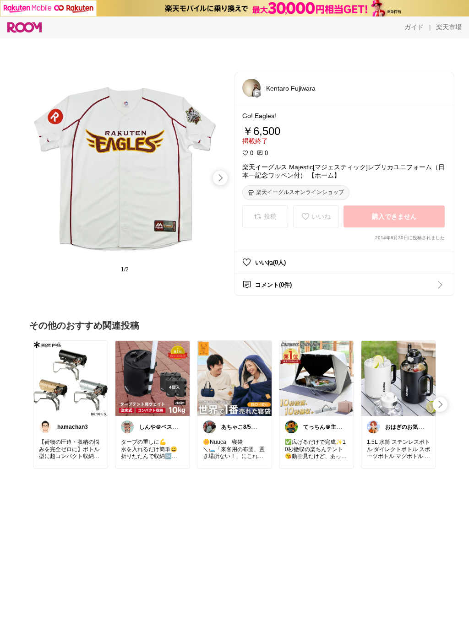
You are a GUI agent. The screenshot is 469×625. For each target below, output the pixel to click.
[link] (70, 378)
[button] (251, 88)
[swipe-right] (220, 178)
